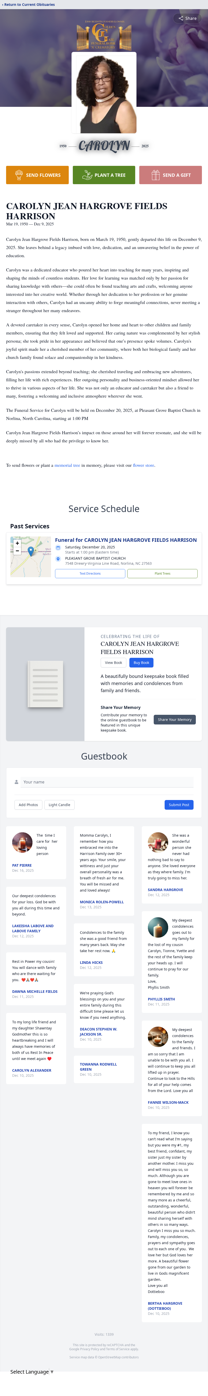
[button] (31, 551)
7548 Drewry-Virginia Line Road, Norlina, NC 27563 (108, 563)
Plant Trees (162, 573)
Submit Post (179, 804)
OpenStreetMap (109, 1357)
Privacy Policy (89, 1349)
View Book (113, 662)
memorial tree (67, 465)
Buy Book (141, 662)
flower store (143, 465)
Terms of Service (118, 1349)
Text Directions (90, 573)
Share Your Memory (175, 719)
